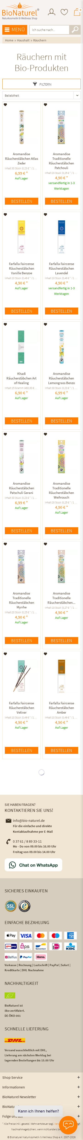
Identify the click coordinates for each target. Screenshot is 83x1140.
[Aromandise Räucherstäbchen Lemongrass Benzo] (61, 347)
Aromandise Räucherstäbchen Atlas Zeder (21, 158)
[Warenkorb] (77, 14)
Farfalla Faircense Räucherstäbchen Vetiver (21, 708)
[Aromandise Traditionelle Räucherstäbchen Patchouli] (61, 127)
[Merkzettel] (64, 12)
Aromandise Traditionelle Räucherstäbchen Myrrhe (21, 600)
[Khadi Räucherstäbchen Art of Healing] (21, 347)
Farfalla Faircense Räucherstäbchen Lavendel (61, 268)
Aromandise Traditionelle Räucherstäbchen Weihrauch (61, 490)
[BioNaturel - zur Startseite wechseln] (20, 11)
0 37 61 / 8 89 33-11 (27, 841)
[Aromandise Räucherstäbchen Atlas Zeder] (21, 127)
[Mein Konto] (51, 14)
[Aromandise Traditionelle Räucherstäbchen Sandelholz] (61, 567)
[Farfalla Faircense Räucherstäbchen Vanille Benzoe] (21, 237)
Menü (18, 29)
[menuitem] (51, 12)
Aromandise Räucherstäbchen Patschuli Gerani (21, 488)
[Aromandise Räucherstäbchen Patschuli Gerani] (21, 457)
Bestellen (21, 201)
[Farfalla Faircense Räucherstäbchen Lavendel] (61, 237)
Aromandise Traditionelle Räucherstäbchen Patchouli (61, 161)
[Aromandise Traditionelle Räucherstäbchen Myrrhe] (21, 567)
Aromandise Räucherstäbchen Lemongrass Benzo (61, 378)
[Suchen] (75, 30)
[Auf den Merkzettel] (5, 105)
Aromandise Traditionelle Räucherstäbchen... (61, 598)
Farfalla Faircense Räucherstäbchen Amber (61, 708)
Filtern (45, 84)
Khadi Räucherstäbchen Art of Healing (21, 378)
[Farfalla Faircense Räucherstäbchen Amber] (61, 676)
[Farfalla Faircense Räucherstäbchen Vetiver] (21, 676)
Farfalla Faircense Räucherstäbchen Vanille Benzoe (21, 268)
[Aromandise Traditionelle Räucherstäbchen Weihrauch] (61, 457)
